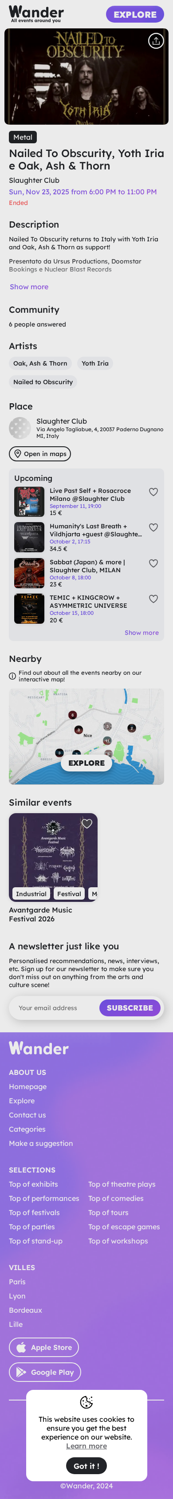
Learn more (86, 1445)
